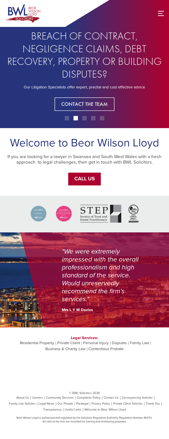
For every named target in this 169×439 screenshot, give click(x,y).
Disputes (119, 343)
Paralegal (82, 403)
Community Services (60, 398)
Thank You (153, 403)
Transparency (52, 409)
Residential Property (37, 343)
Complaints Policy (89, 398)
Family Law (139, 343)
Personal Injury (96, 343)
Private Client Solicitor (128, 403)
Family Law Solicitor (22, 403)
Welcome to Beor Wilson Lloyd (105, 409)
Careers (37, 398)
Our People (65, 403)
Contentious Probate (106, 349)
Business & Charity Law (65, 349)
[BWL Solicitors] (22, 13)
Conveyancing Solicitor (137, 398)
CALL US (84, 179)
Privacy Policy (101, 403)
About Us (22, 398)
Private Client (68, 343)
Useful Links (73, 409)
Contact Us (111, 398)
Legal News (46, 403)
